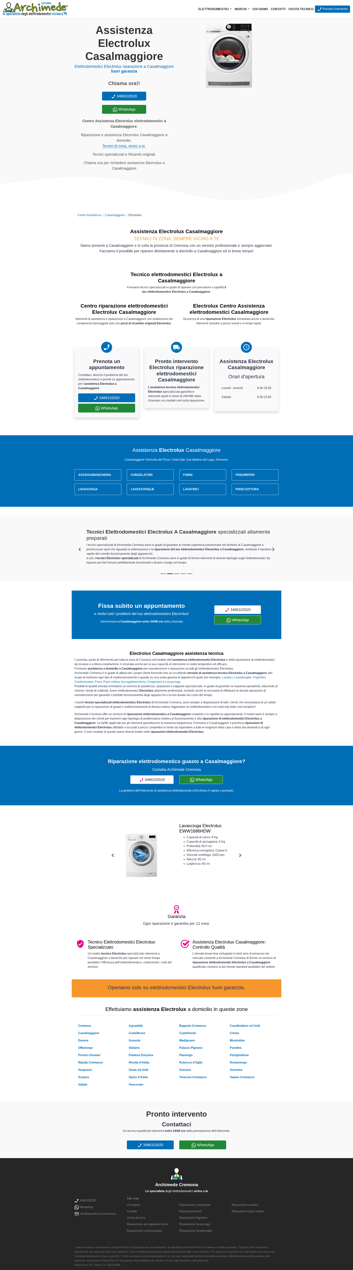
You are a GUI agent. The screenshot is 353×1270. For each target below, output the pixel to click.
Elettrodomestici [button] (213, 9)
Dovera (83, 1040)
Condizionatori (84, 681)
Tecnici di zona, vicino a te (123, 146)
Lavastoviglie (243, 677)
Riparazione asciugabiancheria (147, 1224)
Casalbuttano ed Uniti (245, 1025)
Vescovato (136, 1084)
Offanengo (85, 1047)
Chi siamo (260, 9)
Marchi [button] (241, 9)
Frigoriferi (259, 677)
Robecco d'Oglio (191, 1062)
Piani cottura (111, 681)
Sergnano (85, 1069)
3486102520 (126, 96)
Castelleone (137, 1033)
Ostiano (134, 1047)
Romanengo (238, 1062)
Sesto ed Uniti (138, 1069)
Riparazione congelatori (195, 1204)
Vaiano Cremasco (242, 1077)
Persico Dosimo (89, 1055)
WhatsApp (126, 109)
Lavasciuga (172, 681)
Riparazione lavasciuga (194, 1224)
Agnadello (136, 1025)
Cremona (84, 1025)
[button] (79, 549)
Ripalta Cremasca (90, 1062)
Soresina (236, 1069)
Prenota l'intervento (335, 8)
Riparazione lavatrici (245, 1204)
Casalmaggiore (115, 215)
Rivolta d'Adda (139, 1062)
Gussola (134, 1040)
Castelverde (187, 1033)
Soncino (185, 1069)
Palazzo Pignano (191, 1047)
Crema (234, 1033)
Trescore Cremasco (193, 1077)
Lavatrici (227, 677)
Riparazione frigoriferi (193, 1217)
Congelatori (154, 681)
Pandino (236, 1047)
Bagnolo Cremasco (192, 1025)
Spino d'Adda (138, 1077)
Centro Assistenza (89, 215)
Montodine (237, 1040)
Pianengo (186, 1055)
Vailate (82, 1084)
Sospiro (83, 1077)
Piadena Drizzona (141, 1055)
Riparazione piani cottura (248, 1211)
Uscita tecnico (300, 9)
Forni (98, 681)
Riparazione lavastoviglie (195, 1230)
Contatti (278, 9)
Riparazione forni (190, 1211)
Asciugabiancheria (133, 681)
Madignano (187, 1040)
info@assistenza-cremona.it (97, 1213)
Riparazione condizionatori (144, 1230)
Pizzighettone (239, 1055)
